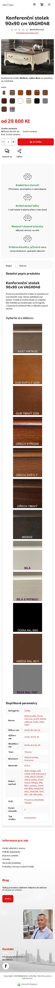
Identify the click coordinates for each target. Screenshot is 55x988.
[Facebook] (5, 966)
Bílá (34, 716)
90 (39, 730)
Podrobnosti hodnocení (27, 33)
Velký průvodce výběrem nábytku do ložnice (24, 888)
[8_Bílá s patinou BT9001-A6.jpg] (27, 586)
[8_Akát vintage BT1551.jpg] (27, 338)
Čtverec (28, 752)
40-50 (33, 737)
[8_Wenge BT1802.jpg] (27, 524)
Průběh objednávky (11, 852)
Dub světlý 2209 (32, 772)
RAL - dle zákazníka (33, 794)
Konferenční (30, 817)
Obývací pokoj (31, 757)
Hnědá (43, 719)
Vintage (28, 802)
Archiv (8, 898)
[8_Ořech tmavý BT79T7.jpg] (27, 493)
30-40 (26, 737)
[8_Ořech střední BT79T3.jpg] (27, 431)
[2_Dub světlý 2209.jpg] (27, 369)
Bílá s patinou (30, 785)
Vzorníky (6, 859)
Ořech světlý (30, 779)
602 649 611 (7, 959)
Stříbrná (28, 722)
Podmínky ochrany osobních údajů (18, 866)
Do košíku (37, 141)
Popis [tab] (9, 265)
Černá (40, 716)
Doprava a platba (10, 855)
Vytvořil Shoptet (29, 984)
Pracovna (28, 760)
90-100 (34, 730)
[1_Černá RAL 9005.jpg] (27, 617)
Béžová (27, 716)
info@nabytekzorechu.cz (14, 956)
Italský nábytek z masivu (13, 848)
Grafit (36, 719)
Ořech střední (36, 776)
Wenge (34, 782)
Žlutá (26, 724)
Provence (28, 799)
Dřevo (27, 765)
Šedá (35, 722)
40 (38, 737)
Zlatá (41, 722)
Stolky (27, 710)
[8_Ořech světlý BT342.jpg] (27, 462)
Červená (28, 719)
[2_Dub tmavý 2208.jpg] (27, 400)
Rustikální (39, 799)
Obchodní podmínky (11, 863)
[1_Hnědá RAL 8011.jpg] (27, 648)
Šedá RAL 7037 (37, 791)
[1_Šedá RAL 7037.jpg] (27, 679)
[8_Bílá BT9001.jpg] (27, 555)
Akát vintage (30, 771)
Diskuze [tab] (23, 265)
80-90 (26, 730)
